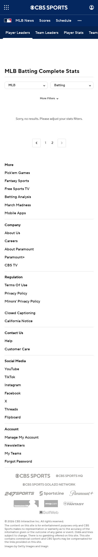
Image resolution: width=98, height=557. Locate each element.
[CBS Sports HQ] (69, 475)
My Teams (13, 453)
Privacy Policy (16, 293)
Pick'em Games (17, 173)
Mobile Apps (15, 213)
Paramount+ (15, 257)
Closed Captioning (20, 313)
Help (9, 341)
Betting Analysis (18, 197)
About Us (12, 233)
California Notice (19, 321)
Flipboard (13, 417)
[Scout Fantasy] (73, 503)
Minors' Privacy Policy (22, 301)
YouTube (12, 369)
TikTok (10, 377)
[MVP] (51, 502)
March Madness (18, 205)
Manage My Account (22, 437)
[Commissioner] (26, 502)
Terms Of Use (16, 285)
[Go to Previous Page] (36, 143)
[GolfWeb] (49, 512)
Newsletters (15, 445)
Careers (11, 241)
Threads (11, 409)
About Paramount (19, 249)
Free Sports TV (17, 189)
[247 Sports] (19, 492)
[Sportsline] (52, 492)
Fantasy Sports (17, 181)
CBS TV (11, 265)
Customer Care (17, 349)
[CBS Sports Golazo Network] (49, 484)
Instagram (13, 385)
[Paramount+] (81, 492)
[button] (6, 7)
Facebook (13, 393)
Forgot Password (18, 461)
